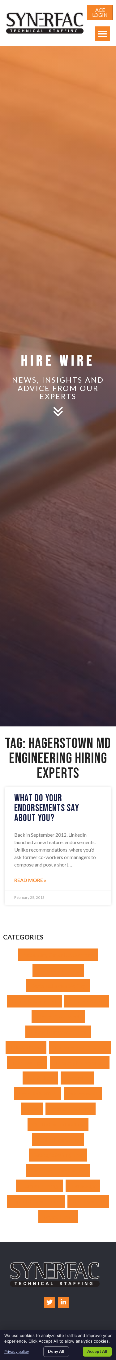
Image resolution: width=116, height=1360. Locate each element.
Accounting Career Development (58, 955)
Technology (83, 1186)
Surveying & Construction (58, 1170)
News (32, 1109)
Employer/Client (86, 1001)
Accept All (97, 1351)
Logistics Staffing (37, 1093)
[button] (102, 33)
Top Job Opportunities (36, 1201)
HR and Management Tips (58, 1032)
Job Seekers (40, 1078)
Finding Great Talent (58, 1016)
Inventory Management (80, 1063)
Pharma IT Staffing (70, 1109)
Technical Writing (39, 1186)
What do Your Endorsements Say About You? (46, 808)
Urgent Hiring (58, 1217)
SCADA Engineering (58, 1140)
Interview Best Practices (80, 1047)
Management (83, 1093)
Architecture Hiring (58, 970)
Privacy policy (16, 1351)
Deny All (56, 1351)
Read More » (30, 880)
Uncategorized (88, 1201)
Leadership (77, 1078)
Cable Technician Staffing (58, 986)
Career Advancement (34, 1001)
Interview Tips (27, 1063)
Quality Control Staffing (58, 1124)
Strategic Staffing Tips (58, 1155)
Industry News (26, 1047)
